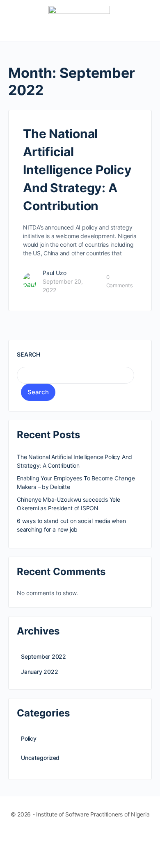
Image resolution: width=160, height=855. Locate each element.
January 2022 (39, 671)
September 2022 (43, 656)
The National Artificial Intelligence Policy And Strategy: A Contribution (77, 169)
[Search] (145, 20)
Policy (29, 738)
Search (28, 354)
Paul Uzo (54, 272)
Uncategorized (40, 757)
